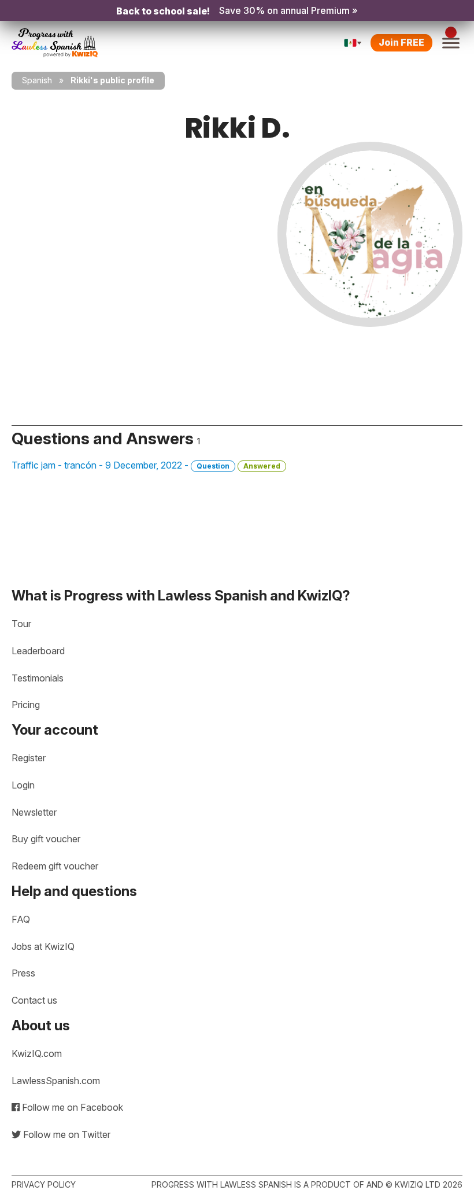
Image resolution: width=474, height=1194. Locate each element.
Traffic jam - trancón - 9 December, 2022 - (146, 465)
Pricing (26, 704)
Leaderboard (38, 651)
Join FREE (401, 42)
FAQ (21, 919)
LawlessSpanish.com (56, 1080)
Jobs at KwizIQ (43, 946)
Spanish (37, 80)
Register (29, 758)
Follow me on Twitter (65, 1134)
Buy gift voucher (46, 839)
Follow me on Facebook (71, 1107)
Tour (21, 623)
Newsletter (34, 812)
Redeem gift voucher (55, 866)
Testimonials (38, 678)
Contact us (34, 1000)
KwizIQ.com (37, 1053)
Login (23, 785)
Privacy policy (44, 1184)
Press (23, 973)
